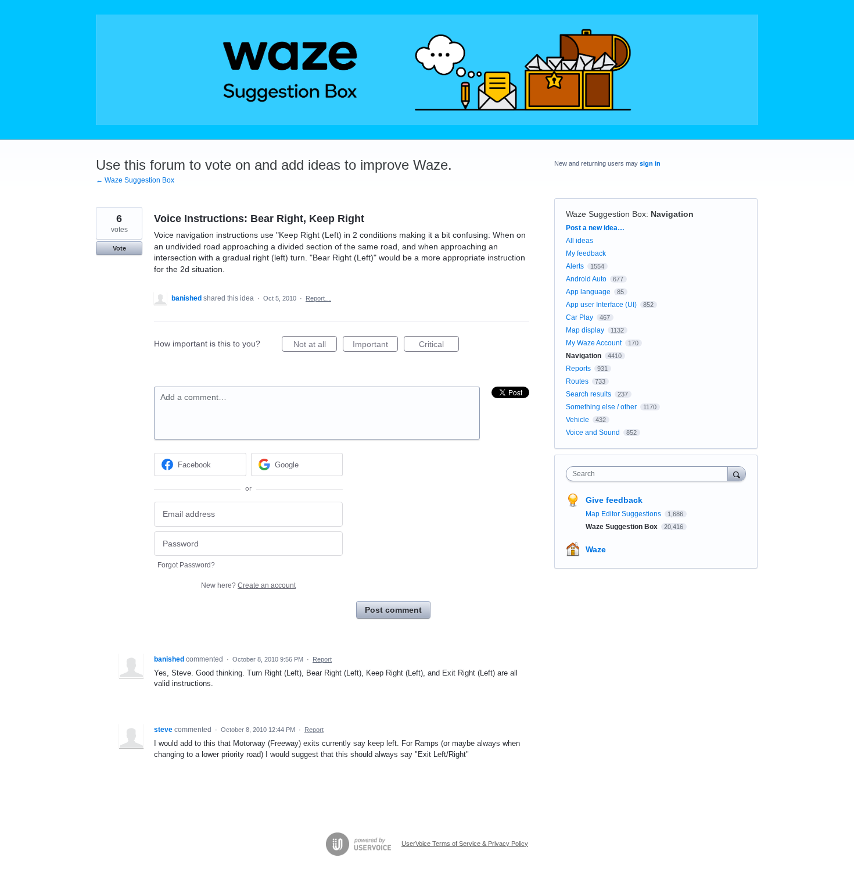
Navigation (672, 214)
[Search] (736, 473)
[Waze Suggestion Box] (427, 70)
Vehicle (577, 420)
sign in (650, 163)
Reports (578, 369)
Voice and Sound (593, 432)
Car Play (579, 317)
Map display (585, 330)
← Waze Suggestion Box (135, 180)
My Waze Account (594, 343)
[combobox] (650, 474)
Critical (439, 346)
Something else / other (601, 407)
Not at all (315, 346)
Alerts (575, 266)
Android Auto (586, 279)
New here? (248, 585)
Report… (318, 298)
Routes (577, 381)
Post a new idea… (595, 228)
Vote (119, 248)
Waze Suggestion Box (606, 214)
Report (322, 659)
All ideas (579, 241)
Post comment (393, 609)
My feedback (586, 253)
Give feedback (614, 500)
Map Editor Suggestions (624, 514)
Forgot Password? (186, 565)
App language (588, 292)
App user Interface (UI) (601, 305)
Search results (588, 394)
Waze (596, 549)
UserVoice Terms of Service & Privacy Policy (464, 843)
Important (375, 346)
